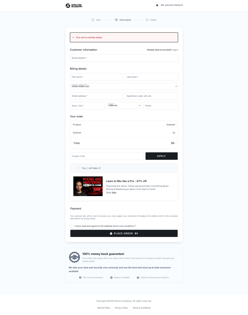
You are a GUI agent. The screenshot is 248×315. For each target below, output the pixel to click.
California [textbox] (112, 105)
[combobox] (124, 86)
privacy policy (89, 218)
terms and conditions (123, 226)
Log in (175, 49)
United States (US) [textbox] (80, 86)
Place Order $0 (126, 233)
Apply (161, 156)
